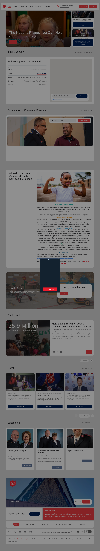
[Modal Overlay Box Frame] (50, 276)
